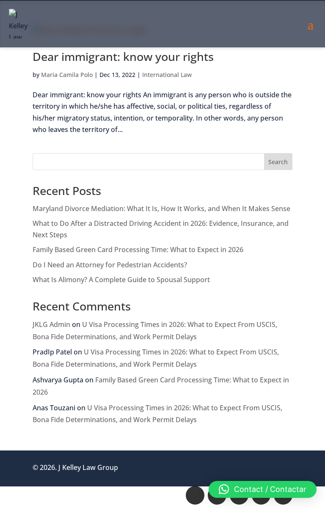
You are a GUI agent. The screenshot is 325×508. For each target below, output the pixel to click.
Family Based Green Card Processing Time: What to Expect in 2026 (138, 249)
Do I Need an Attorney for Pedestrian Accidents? (110, 264)
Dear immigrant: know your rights (123, 56)
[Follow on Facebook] (195, 495)
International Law (167, 75)
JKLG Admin (51, 324)
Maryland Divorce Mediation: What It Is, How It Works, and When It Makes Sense (161, 208)
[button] (263, 489)
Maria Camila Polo (67, 75)
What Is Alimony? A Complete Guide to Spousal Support (121, 279)
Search (278, 162)
